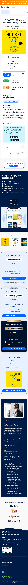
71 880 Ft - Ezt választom (14, 349)
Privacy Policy (5, 565)
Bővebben (14, 120)
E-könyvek (13, 12)
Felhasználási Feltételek (7, 562)
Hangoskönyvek (5, 12)
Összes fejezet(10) (14, 153)
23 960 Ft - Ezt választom (14, 316)
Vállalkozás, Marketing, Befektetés (11, 101)
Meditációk (20, 12)
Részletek (23, 3)
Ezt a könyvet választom (14, 391)
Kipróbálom (13, 165)
